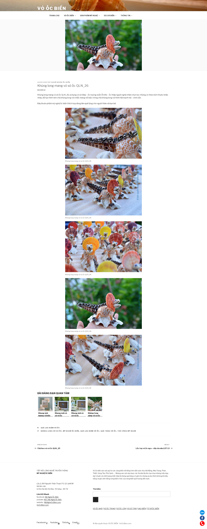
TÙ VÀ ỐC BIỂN (153, 509)
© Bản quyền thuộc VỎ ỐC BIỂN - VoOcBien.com (112, 523)
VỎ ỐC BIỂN (51, 8)
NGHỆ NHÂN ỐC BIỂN (60, 82)
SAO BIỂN (142, 509)
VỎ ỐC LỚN (121, 509)
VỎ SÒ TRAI (132, 509)
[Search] (95, 499)
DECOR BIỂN (109, 15)
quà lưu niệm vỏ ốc (90, 431)
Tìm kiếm (97, 489)
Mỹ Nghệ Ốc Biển (52, 497)
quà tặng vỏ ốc (108, 431)
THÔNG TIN (125, 15)
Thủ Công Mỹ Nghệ (127, 431)
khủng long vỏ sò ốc (51, 431)
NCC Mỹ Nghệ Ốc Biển (53, 500)
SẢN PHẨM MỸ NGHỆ (89, 15)
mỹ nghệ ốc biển (71, 431)
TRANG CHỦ (54, 15)
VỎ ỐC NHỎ (97, 509)
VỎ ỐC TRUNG (109, 509)
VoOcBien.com (43, 505)
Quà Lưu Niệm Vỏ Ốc (50, 428)
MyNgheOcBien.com (52, 502)
